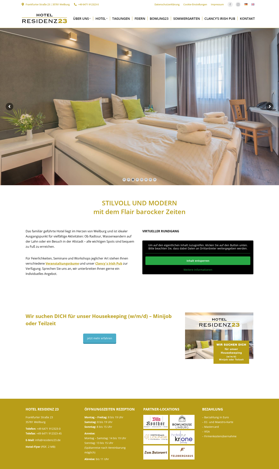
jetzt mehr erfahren (99, 338)
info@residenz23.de (48, 440)
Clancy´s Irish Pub (108, 263)
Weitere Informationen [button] (198, 269)
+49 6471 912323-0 (88, 4)
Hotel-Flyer (33, 446)
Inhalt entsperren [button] (198, 261)
